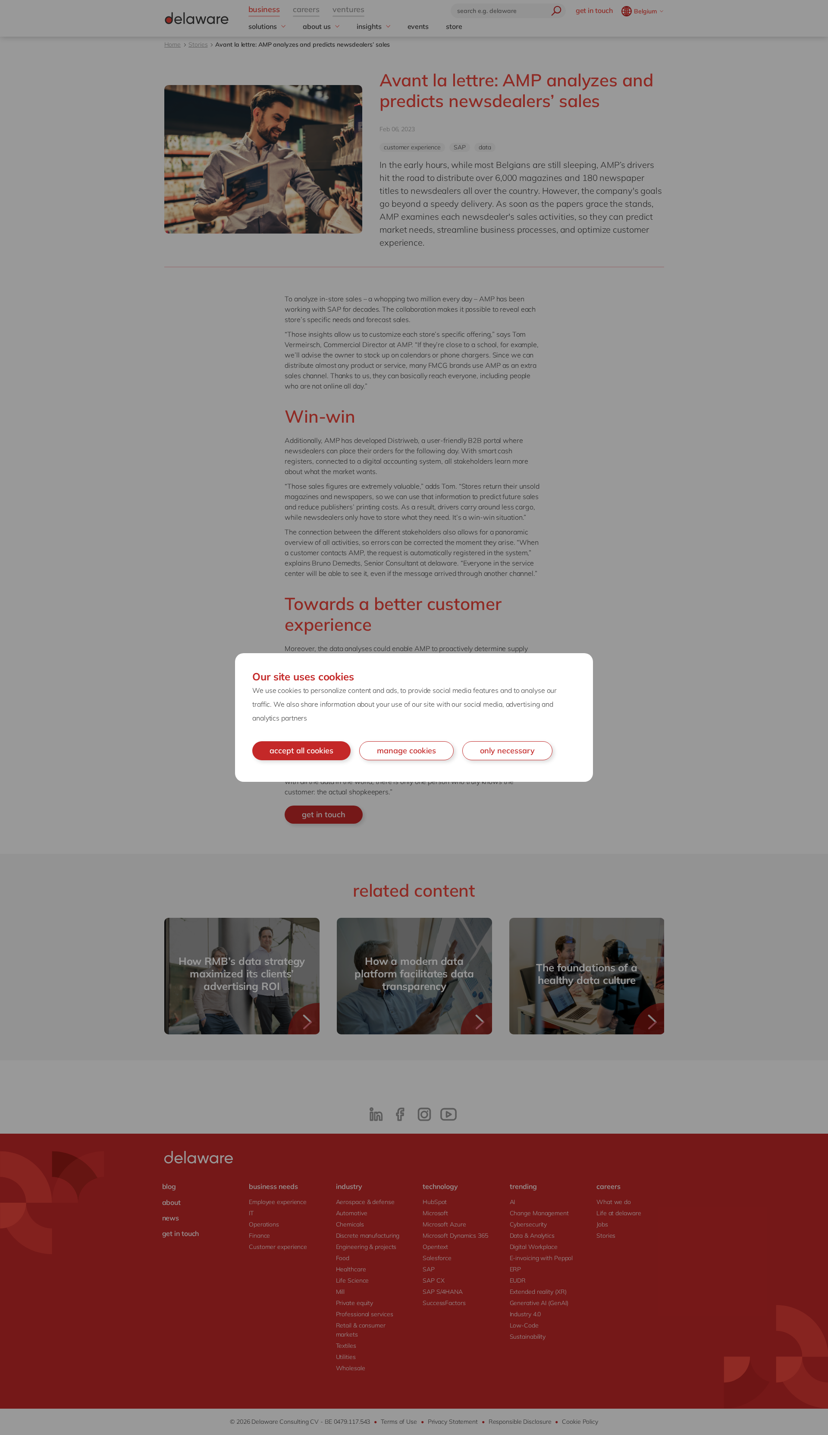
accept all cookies (301, 750)
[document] (414, 717)
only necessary (507, 750)
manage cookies (406, 750)
